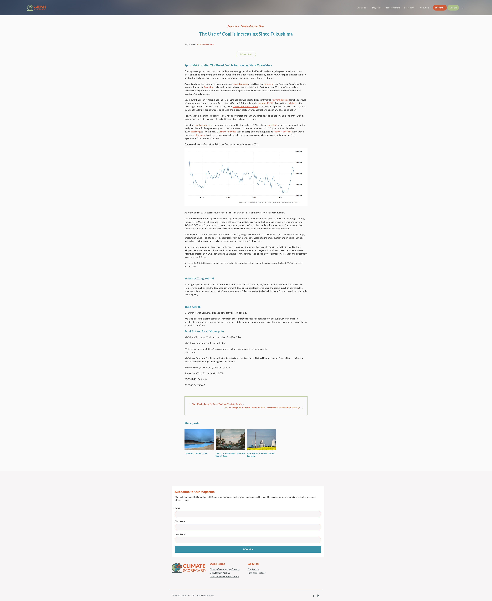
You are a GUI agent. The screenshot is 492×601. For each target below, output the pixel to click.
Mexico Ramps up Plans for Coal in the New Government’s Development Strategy (262, 408)
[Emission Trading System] (199, 439)
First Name (180, 521)
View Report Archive (220, 572)
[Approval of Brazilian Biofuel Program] (261, 439)
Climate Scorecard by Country (225, 569)
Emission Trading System (196, 453)
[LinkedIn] (318, 595)
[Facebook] (313, 595)
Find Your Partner (256, 572)
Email (177, 508)
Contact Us (253, 569)
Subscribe (248, 549)
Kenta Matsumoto (205, 44)
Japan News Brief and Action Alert (246, 26)
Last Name (180, 534)
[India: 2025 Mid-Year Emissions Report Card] (230, 439)
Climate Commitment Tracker (224, 576)
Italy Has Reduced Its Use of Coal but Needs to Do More (218, 404)
